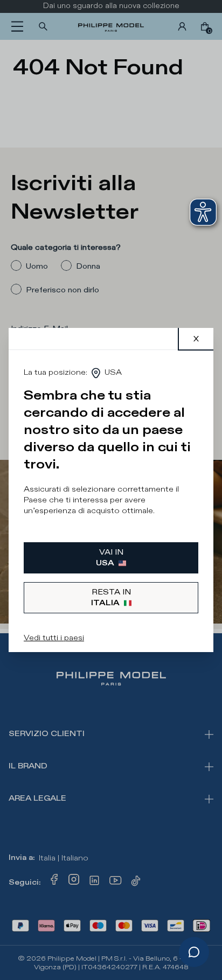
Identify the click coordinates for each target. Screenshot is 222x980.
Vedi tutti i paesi (54, 638)
